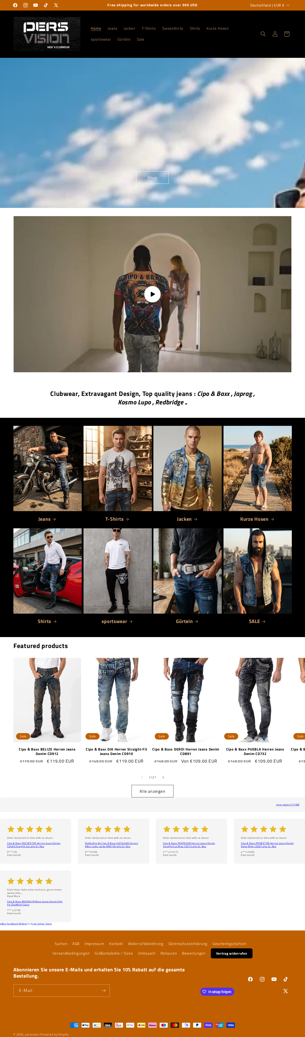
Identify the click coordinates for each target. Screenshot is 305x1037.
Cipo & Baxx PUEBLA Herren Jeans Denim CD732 (255, 751)
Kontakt (116, 944)
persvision (32, 1034)
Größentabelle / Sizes (114, 953)
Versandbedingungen (71, 953)
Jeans (44, 519)
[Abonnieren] (104, 990)
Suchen (61, 944)
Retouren (169, 953)
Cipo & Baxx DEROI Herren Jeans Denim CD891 (185, 751)
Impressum (94, 944)
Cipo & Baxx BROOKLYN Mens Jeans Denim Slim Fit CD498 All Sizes (35, 903)
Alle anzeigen (152, 791)
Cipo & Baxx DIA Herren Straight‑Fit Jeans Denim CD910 (116, 751)
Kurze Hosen (254, 519)
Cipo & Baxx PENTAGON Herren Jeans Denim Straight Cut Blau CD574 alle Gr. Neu (189, 844)
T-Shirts (114, 519)
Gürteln (184, 621)
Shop (152, 177)
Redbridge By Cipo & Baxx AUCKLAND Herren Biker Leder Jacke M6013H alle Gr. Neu (111, 844)
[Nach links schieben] (142, 777)
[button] (263, 34)
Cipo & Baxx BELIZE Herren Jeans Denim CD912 (47, 751)
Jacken (184, 519)
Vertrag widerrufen (231, 953)
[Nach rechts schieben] (163, 777)
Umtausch (147, 953)
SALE (254, 621)
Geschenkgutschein (229, 944)
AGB (75, 944)
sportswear (114, 621)
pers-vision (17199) (287, 804)
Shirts (44, 621)
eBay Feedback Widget (13, 923)
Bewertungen (194, 953)
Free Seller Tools (41, 923)
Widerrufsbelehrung (145, 944)
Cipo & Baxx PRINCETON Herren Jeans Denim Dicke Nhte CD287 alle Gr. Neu (267, 844)
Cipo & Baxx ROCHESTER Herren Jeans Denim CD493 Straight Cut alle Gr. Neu (34, 844)
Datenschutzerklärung (188, 944)
